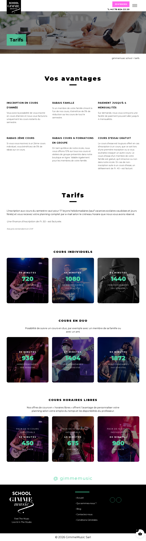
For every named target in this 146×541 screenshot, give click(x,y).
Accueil (80, 498)
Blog (78, 509)
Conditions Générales (86, 520)
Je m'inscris (121, 4)
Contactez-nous (84, 514)
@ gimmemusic (73, 478)
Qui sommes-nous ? (86, 503)
